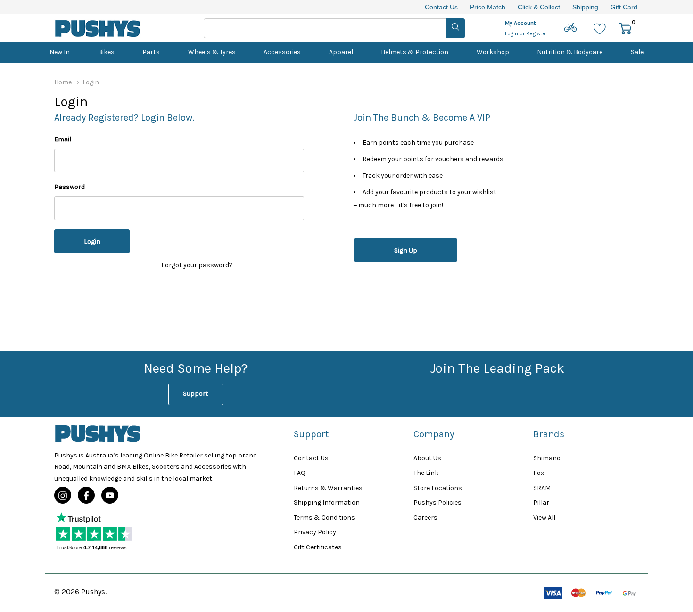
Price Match (487, 7)
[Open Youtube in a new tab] (110, 496)
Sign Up (405, 250)
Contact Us (441, 7)
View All (544, 518)
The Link (425, 473)
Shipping (585, 7)
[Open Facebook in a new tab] (86, 496)
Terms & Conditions (324, 518)
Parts (151, 52)
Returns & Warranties (328, 488)
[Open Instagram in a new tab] (63, 496)
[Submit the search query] (455, 28)
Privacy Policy (315, 532)
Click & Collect (539, 7)
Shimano (547, 458)
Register (536, 33)
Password (69, 187)
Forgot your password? (196, 265)
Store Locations (437, 488)
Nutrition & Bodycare (569, 52)
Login (512, 33)
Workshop (493, 52)
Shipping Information (327, 502)
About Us (427, 458)
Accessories (282, 52)
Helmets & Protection (414, 52)
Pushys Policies (437, 502)
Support (195, 394)
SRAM (542, 488)
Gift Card (623, 7)
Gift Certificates (318, 547)
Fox (538, 473)
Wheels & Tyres (212, 52)
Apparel (341, 52)
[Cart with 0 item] (625, 28)
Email (62, 139)
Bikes (106, 52)
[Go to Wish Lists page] (600, 28)
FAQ (299, 473)
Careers (425, 518)
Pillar (541, 502)
